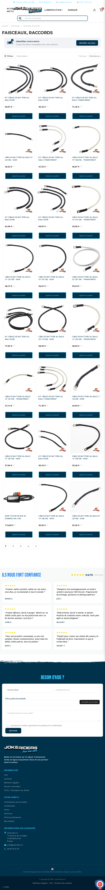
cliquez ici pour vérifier (72, 872)
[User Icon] (96, 10)
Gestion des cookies (63, 883)
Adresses (8, 813)
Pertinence (95, 56)
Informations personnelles (15, 802)
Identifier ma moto (87, 43)
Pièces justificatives (12, 817)
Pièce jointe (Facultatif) (15, 698)
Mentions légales (11, 782)
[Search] (20, 18)
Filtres (8, 56)
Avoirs (7, 809)
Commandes (9, 806)
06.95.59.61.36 (46, 2)
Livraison (8, 779)
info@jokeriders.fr (65, 2)
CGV (6, 775)
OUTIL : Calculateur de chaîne (16, 790)
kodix (6, 887)
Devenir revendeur (12, 786)
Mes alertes (9, 821)
